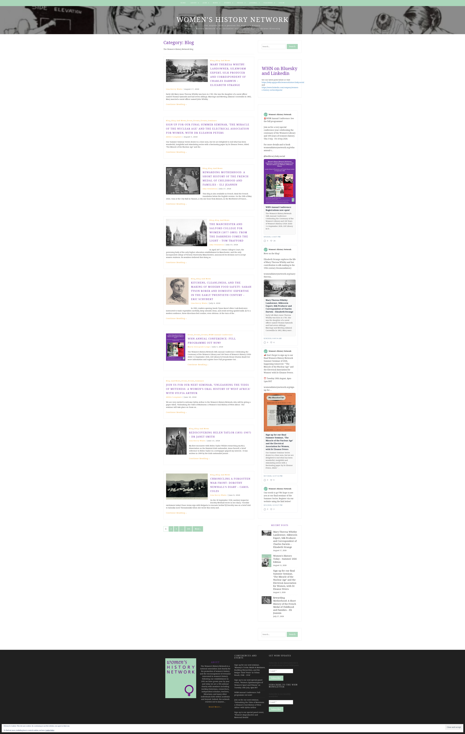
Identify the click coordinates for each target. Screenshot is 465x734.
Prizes (240, 3)
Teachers (268, 3)
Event (189, 121)
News (215, 3)
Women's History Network (232, 20)
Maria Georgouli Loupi (199, 347)
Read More (215, 707)
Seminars (212, 121)
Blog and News (223, 60)
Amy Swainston (210, 189)
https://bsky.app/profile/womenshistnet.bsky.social (283, 82)
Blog (212, 60)
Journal (253, 3)
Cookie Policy (49, 730)
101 (188, 529)
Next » (198, 529)
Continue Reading (176, 104)
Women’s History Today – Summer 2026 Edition (285, 559)
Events (227, 3)
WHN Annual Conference (221, 335)
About (194, 3)
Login (281, 3)
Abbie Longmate (174, 137)
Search (292, 46)
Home (183, 3)
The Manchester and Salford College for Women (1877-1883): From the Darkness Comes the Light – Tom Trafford (228, 232)
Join (205, 3)
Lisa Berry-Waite (174, 89)
